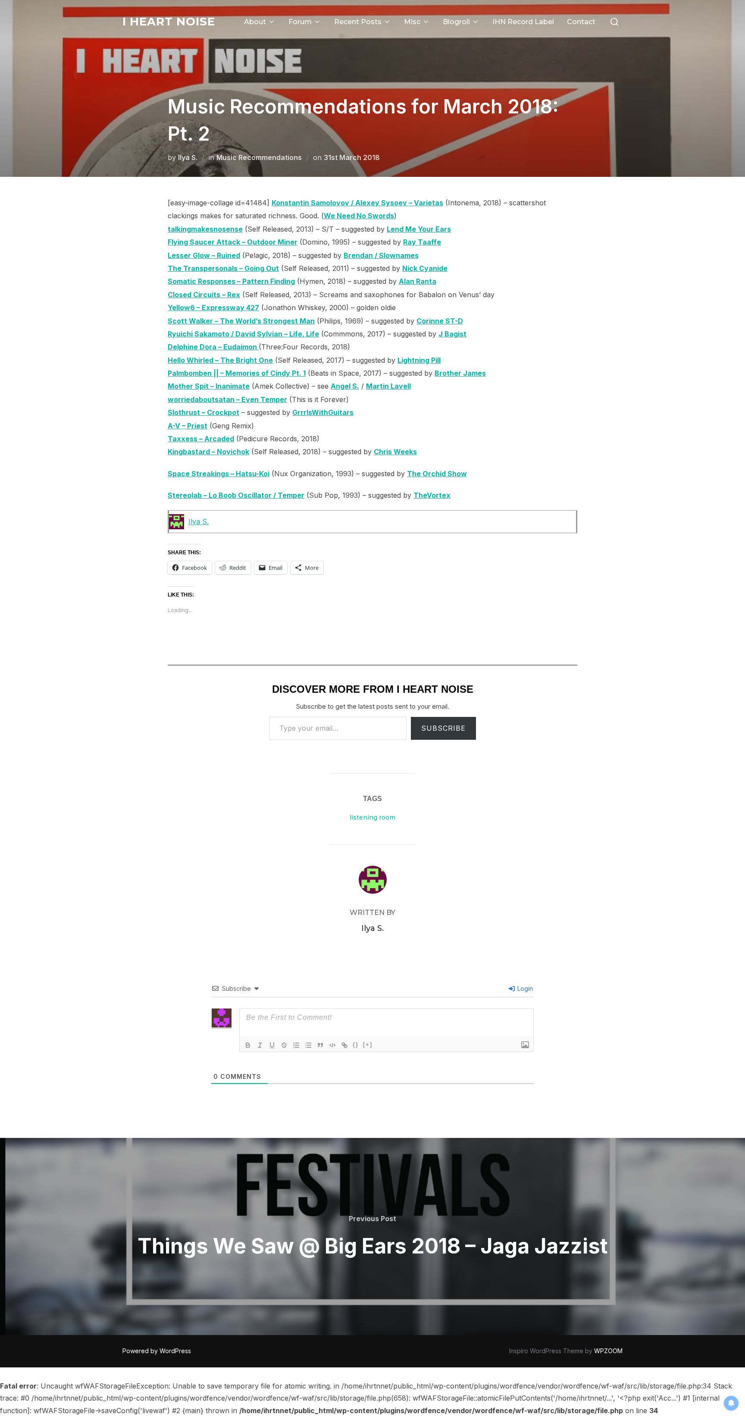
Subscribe (443, 728)
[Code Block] (332, 1045)
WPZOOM (608, 1350)
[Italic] (260, 1045)
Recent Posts (358, 22)
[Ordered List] (296, 1045)
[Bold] (248, 1045)
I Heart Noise (168, 21)
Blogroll (456, 22)
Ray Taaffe (422, 242)
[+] (367, 1044)
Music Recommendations (259, 157)
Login (524, 988)
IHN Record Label (523, 22)
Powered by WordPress (156, 1350)
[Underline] (272, 1045)
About (255, 22)
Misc (412, 22)
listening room (372, 817)
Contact (581, 22)
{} (356, 1044)
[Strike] (284, 1045)
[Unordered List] (308, 1045)
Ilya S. (187, 157)
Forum (300, 22)
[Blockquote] (320, 1045)
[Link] (344, 1045)
